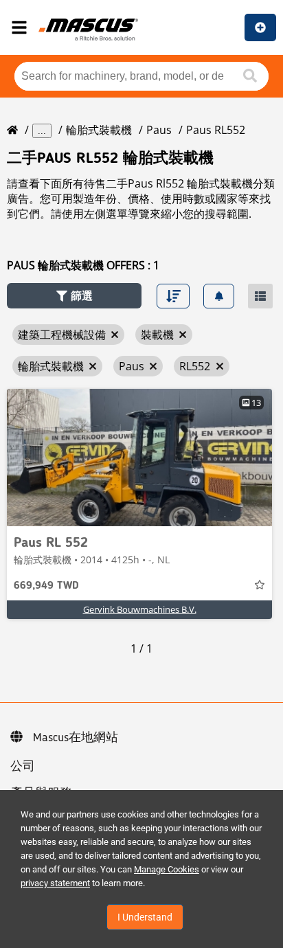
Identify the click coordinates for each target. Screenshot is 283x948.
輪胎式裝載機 (99, 129)
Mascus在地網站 (75, 738)
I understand (144, 917)
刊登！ (260, 27)
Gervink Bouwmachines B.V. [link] (139, 609)
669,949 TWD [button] (46, 585)
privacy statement (55, 883)
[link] (139, 457)
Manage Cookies (166, 869)
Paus (159, 129)
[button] (74, 295)
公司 (22, 766)
